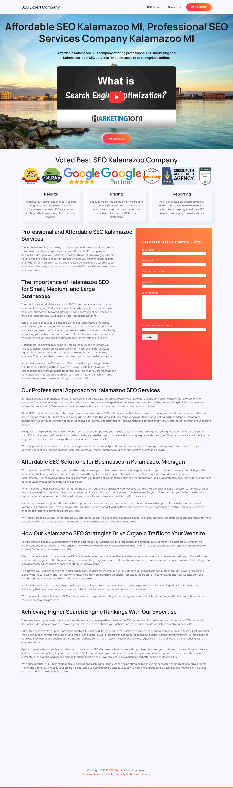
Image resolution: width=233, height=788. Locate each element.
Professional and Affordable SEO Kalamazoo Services (77, 235)
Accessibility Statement (124, 774)
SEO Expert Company (40, 7)
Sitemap (146, 774)
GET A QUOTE (199, 7)
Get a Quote (116, 138)
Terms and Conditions (96, 774)
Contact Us (174, 7)
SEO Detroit (153, 7)
